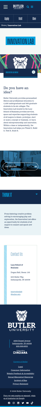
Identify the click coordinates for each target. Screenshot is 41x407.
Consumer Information (20, 370)
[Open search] (28, 6)
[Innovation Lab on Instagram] (6, 65)
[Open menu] (32, 6)
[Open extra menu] (5, 7)
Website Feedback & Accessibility (20, 373)
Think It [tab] (7, 194)
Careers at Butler (20, 362)
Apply (6, 18)
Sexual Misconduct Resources (20, 377)
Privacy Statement (20, 384)
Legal (20, 367)
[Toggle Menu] (33, 72)
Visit (20, 18)
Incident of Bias (20, 380)
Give (34, 18)
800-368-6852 (22, 346)
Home (3, 25)
